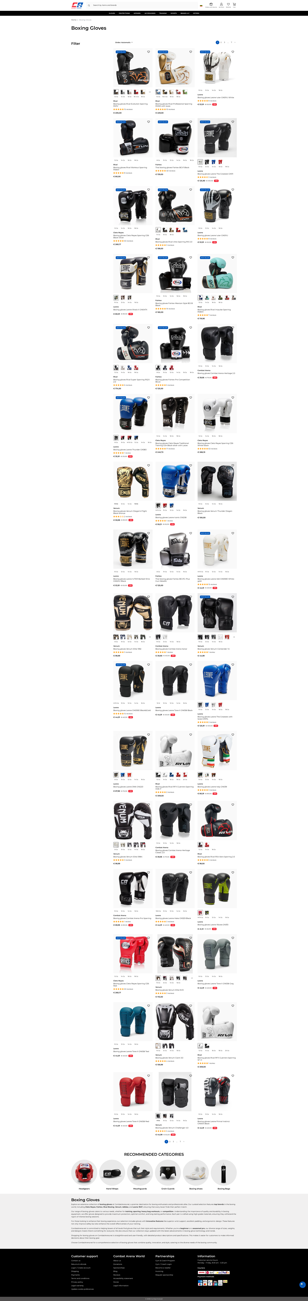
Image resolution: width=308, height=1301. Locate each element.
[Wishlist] (148, 51)
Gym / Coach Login (163, 1264)
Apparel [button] (137, 13)
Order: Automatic (123, 42)
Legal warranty (77, 1286)
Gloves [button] (112, 13)
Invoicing (159, 1271)
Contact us (75, 1261)
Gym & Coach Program (165, 1261)
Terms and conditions (80, 1278)
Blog (115, 1271)
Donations (117, 1264)
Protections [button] (124, 13)
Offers (196, 13)
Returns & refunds (78, 1264)
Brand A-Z (185, 13)
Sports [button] (174, 13)
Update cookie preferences (82, 1289)
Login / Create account (80, 1268)
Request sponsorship (164, 1275)
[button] (302, 1284)
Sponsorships (119, 1268)
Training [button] (163, 13)
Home (73, 20)
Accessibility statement (123, 1278)
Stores (116, 1282)
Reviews (116, 1275)
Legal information (120, 1286)
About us (117, 1261)
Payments (75, 1275)
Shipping (75, 1271)
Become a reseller (163, 1268)
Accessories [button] (150, 13)
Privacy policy (77, 1282)
